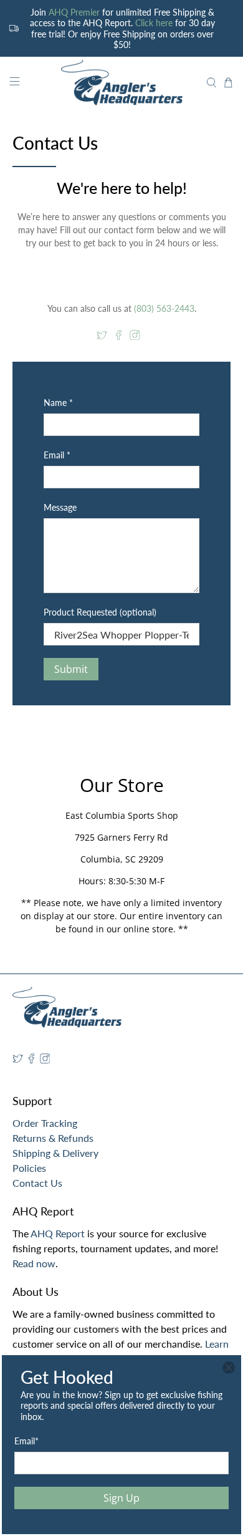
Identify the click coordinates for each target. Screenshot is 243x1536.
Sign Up (121, 1498)
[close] (228, 1367)
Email (26, 1441)
